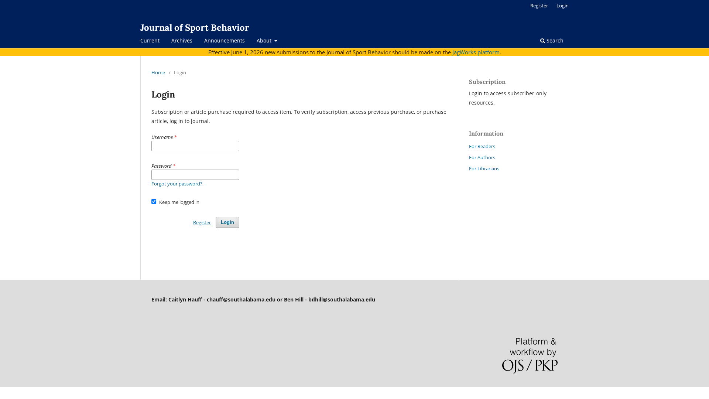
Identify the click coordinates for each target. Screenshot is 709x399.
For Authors (482, 157)
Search (554, 40)
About (265, 40)
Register (539, 5)
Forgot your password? (176, 183)
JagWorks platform (476, 52)
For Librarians (484, 168)
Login (562, 5)
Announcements (224, 40)
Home (158, 72)
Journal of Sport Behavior (194, 27)
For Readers (482, 146)
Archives (181, 40)
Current (150, 40)
